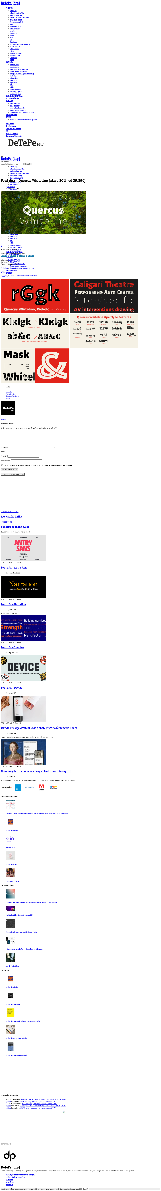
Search (27, 164)
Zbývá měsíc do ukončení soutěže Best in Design (21, 932)
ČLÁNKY (9, 8)
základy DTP (14, 65)
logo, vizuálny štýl (16, 22)
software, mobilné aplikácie (20, 44)
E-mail (4, 456)
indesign (13, 76)
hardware (13, 42)
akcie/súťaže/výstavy (17, 13)
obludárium (14, 49)
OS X (11, 85)
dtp (11, 24)
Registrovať (11, 126)
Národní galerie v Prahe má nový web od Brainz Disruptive (36, 771)
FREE (12, 60)
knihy (12, 35)
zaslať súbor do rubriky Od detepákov (23, 120)
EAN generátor (15, 103)
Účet (8, 131)
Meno (3, 452)
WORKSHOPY (11, 115)
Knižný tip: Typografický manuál (16, 1055)
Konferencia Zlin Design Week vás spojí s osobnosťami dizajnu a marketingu (31, 902)
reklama (9, 1180)
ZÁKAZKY (13, 58)
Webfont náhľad (7, 272)
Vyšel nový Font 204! (12, 881)
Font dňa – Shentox (12, 647)
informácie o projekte (15, 1177)
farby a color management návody (22, 74)
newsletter (10, 1182)
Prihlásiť (10, 124)
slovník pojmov (15, 94)
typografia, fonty (16, 20)
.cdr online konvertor (17, 108)
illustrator (13, 80)
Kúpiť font (5, 276)
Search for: (5, 162)
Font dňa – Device (11, 687)
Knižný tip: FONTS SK (12, 864)
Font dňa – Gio (10, 847)
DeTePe (10, 187)
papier (12, 31)
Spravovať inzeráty (14, 136)
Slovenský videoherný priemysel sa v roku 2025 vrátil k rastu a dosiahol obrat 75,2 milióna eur (37, 813)
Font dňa (9, 392)
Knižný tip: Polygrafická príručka (16, 1038)
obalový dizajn (15, 29)
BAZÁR (8, 117)
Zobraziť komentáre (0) (13, 474)
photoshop (14, 78)
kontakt (9, 1185)
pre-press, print (15, 26)
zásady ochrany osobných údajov (20, 1175)
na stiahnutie (15, 46)
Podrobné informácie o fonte (11, 268)
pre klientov (14, 67)
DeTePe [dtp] (10, 3)
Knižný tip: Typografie (13, 1004)
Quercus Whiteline (12, 396)
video (12, 51)
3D (11, 40)
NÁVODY (9, 62)
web (11, 38)
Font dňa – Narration (13, 604)
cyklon (8, 1102)
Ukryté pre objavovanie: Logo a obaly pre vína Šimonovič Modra (39, 728)
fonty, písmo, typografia (18, 71)
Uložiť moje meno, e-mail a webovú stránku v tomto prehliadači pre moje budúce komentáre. (38, 465)
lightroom (13, 83)
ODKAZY (9, 101)
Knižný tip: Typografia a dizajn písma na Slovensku (23, 1021)
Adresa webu (5, 461)
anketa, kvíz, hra (16, 15)
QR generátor (14, 106)
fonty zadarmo (15, 89)
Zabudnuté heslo (13, 129)
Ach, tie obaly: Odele (12, 966)
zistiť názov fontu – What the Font (22, 112)
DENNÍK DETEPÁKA (14, 96)
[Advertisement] (80, 494)
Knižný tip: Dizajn (12, 830)
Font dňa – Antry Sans (14, 567)
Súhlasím (84, 1189)
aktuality (13, 11)
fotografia (13, 33)
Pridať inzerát (12, 134)
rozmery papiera (16, 91)
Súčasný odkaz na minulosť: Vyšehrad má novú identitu (24, 949)
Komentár (5, 447)
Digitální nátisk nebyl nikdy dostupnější (19, 915)
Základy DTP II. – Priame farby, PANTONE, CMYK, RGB (43, 1099)
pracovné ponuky (16, 53)
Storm (12, 262)
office (12, 87)
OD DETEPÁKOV (12, 99)
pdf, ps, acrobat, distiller (19, 69)
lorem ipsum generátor (18, 110)
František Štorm (14, 260)
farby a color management (19, 17)
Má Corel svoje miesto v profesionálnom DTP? (38, 1102)
